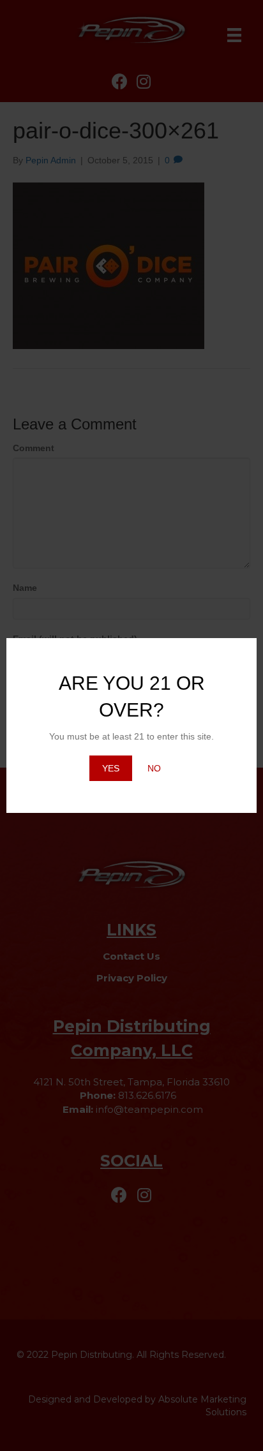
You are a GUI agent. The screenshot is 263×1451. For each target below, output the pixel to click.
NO (154, 768)
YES (110, 768)
